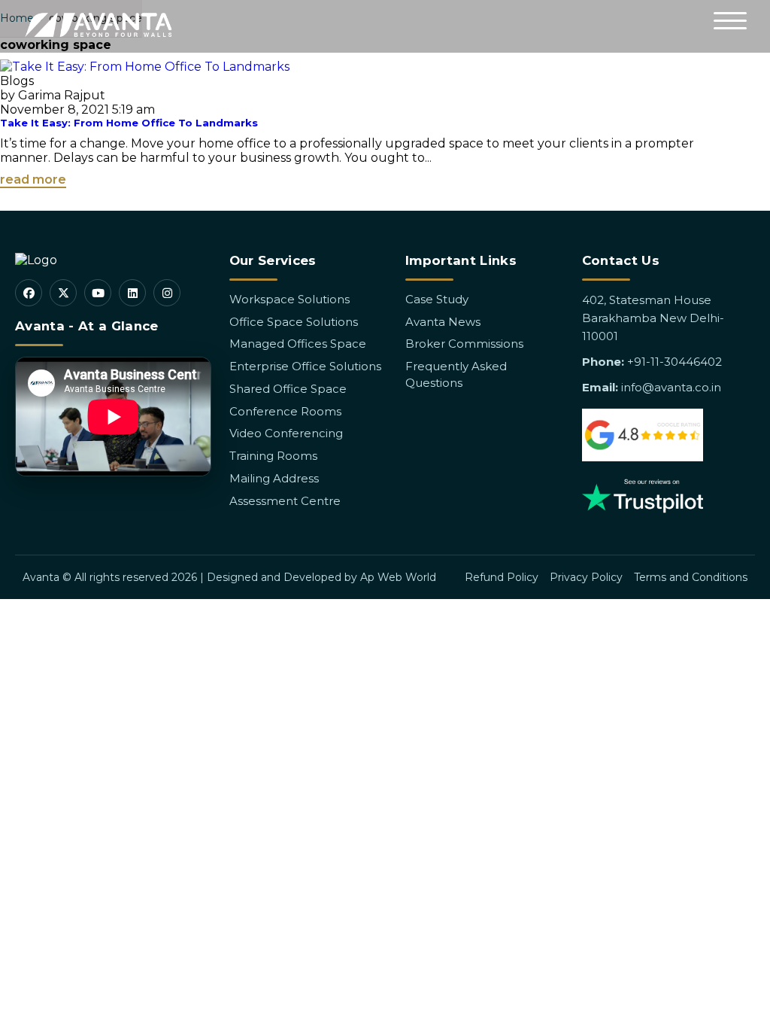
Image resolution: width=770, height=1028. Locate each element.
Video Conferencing (286, 433)
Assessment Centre (285, 501)
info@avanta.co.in (671, 387)
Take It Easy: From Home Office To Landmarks (129, 123)
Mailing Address (274, 478)
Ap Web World (398, 577)
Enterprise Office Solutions (305, 366)
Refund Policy (501, 577)
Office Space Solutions (293, 322)
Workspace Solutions (289, 299)
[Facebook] (28, 292)
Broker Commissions (464, 343)
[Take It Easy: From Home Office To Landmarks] (145, 66)
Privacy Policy (586, 577)
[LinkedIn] (132, 292)
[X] (63, 292)
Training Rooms (273, 456)
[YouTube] (97, 292)
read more (33, 179)
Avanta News (442, 322)
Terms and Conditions (690, 577)
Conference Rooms (285, 411)
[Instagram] (166, 292)
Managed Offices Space (297, 343)
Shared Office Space (288, 389)
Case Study (436, 299)
